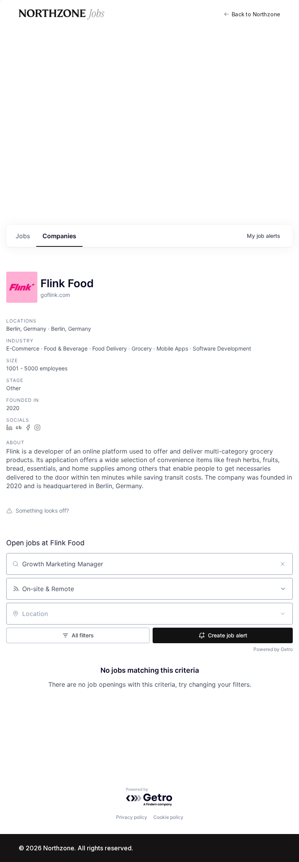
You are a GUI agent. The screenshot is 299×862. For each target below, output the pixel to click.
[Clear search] (282, 563)
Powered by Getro (273, 649)
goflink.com (55, 294)
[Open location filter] (282, 613)
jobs (23, 236)
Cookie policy (168, 817)
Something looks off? (42, 510)
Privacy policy (131, 817)
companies (59, 236)
